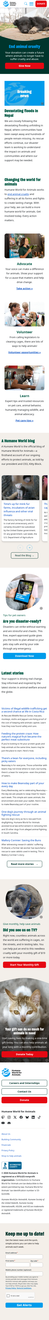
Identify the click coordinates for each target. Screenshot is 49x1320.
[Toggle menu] (31, 3)
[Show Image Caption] (46, 30)
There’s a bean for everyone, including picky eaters (24, 760)
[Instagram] (9, 1117)
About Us (6, 1134)
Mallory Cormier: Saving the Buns (21, 840)
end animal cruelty (18, 194)
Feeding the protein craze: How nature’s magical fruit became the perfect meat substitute (21, 736)
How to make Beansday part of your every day (23, 785)
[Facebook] (21, 1117)
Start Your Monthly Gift (24, 965)
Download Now (24, 656)
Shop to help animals (11, 1156)
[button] (29, 547)
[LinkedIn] (33, 1117)
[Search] (26, 4)
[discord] (9, 1123)
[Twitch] (3, 1117)
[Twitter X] (15, 1117)
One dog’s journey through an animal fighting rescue (24, 813)
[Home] (12, 1072)
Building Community (11, 1139)
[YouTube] (3, 1123)
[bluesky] (27, 1117)
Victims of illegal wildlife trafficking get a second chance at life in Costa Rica (24, 710)
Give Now (24, 66)
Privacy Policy (8, 1150)
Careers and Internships (24, 1083)
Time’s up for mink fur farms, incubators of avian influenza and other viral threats (19, 509)
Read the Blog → (24, 555)
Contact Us (24, 1091)
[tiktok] (39, 1117)
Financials (6, 1145)
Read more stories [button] (22, 864)
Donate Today (24, 1054)
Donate (41, 3)
